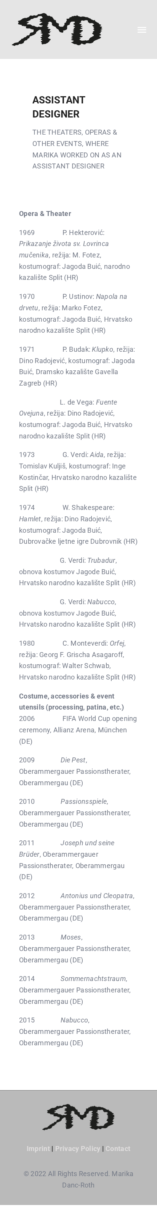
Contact (118, 1149)
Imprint (38, 1149)
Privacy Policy (78, 1149)
